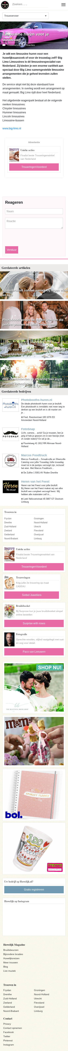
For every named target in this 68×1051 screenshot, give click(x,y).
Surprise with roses (34, 623)
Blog (5, 966)
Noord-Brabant (11, 538)
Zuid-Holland (10, 526)
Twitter (6, 1036)
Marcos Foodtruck (34, 455)
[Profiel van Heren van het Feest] (10, 486)
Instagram (8, 1044)
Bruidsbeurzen (10, 950)
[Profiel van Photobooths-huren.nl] (10, 405)
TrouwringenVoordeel (34, 167)
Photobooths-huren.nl (36, 400)
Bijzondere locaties (13, 954)
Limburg (38, 538)
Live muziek (9, 970)
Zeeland (8, 530)
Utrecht (37, 526)
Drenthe (8, 522)
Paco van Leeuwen (34, 651)
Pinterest (8, 1040)
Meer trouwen (10, 962)
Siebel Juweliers (31, 595)
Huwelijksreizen (11, 958)
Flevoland (38, 530)
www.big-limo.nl (11, 128)
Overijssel (39, 534)
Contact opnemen (12, 1028)
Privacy (7, 1023)
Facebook (8, 1032)
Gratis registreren (34, 889)
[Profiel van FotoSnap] (10, 434)
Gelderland (9, 534)
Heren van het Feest (35, 481)
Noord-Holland (40, 522)
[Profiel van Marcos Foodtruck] (10, 460)
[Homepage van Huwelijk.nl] (5, 5)
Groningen (39, 518)
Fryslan (7, 518)
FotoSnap (28, 429)
